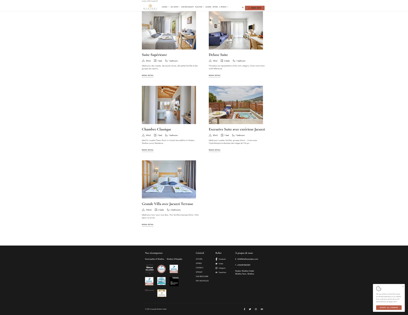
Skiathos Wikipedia (174, 259)
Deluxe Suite (218, 54)
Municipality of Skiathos (154, 259)
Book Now (256, 8)
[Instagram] (256, 309)
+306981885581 (243, 265)
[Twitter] (250, 309)
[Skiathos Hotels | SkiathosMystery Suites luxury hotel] (150, 7)
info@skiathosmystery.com (247, 259)
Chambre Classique (156, 129)
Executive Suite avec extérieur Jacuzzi (237, 129)
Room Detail (148, 75)
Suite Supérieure (154, 54)
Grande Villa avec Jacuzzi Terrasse (167, 203)
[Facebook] (244, 309)
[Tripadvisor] (262, 309)
